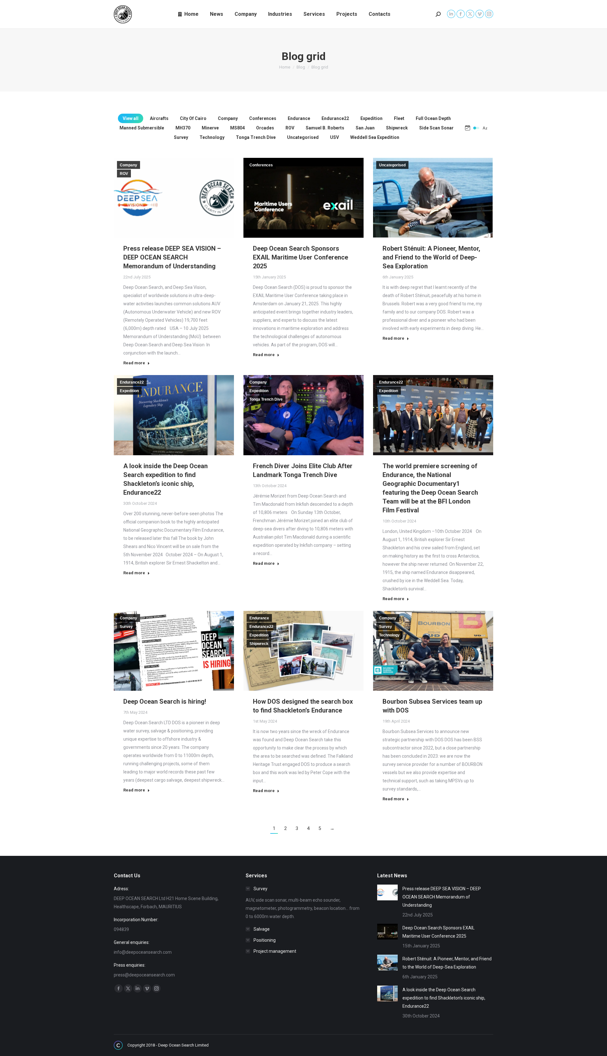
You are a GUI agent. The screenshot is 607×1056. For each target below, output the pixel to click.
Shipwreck (397, 127)
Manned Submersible (142, 127)
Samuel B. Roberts (325, 127)
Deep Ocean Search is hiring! (164, 701)
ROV (289, 127)
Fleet (399, 118)
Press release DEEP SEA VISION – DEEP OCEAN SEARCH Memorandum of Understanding (172, 257)
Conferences (262, 118)
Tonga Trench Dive (256, 137)
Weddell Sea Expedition (374, 137)
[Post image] (387, 892)
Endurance (299, 118)
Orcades (265, 127)
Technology (211, 137)
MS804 (237, 127)
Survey (181, 137)
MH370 (182, 127)
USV (334, 137)
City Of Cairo (193, 118)
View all (130, 118)
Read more (134, 363)
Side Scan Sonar (436, 127)
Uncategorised (303, 137)
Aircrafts (159, 118)
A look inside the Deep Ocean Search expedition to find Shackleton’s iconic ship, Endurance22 (443, 998)
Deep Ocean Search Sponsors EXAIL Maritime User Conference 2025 (300, 257)
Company (228, 118)
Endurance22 (335, 118)
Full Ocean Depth (433, 118)
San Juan (365, 127)
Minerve (210, 127)
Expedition (371, 118)
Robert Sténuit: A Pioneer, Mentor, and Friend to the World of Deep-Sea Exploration (431, 257)
